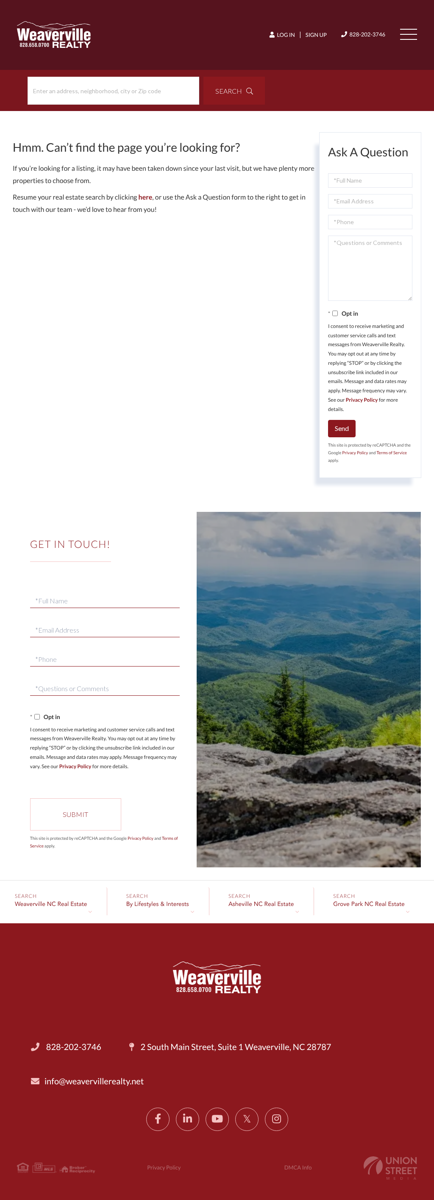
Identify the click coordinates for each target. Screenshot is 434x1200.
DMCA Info (298, 1167)
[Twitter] (247, 1119)
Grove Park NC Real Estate (368, 905)
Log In (285, 34)
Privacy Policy (362, 400)
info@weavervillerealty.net (94, 1081)
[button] (234, 91)
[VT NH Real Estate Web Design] (390, 1168)
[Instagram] (276, 1119)
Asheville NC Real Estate (261, 905)
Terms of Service (391, 453)
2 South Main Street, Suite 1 (235, 1047)
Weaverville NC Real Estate (51, 905)
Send (342, 428)
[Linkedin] (187, 1119)
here (146, 197)
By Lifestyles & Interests (157, 905)
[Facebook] (158, 1119)
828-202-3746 (366, 34)
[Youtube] (217, 1119)
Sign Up (316, 34)
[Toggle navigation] (408, 34)
